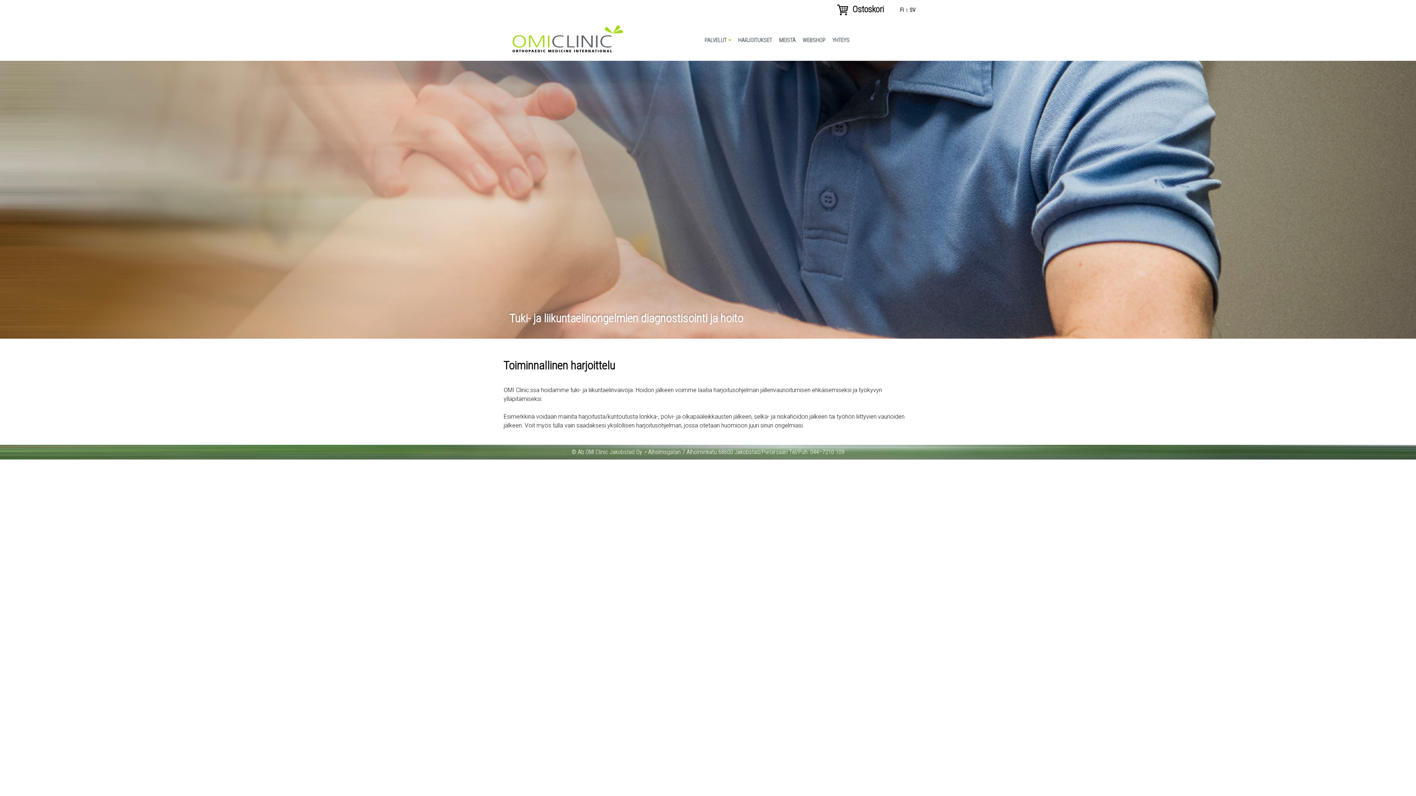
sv (913, 10)
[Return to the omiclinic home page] (568, 50)
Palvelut (716, 40)
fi (902, 10)
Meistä (787, 40)
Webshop (814, 40)
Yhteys (841, 40)
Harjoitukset (755, 40)
